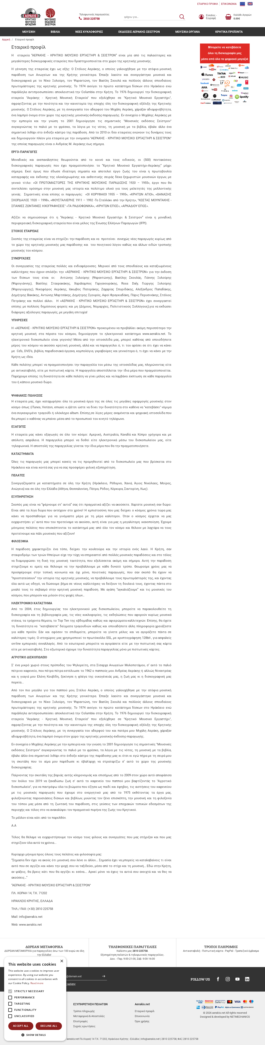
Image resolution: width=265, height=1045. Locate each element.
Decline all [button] (48, 1026)
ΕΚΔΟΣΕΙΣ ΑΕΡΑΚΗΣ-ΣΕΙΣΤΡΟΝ (139, 31)
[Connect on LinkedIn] (247, 979)
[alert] (35, 999)
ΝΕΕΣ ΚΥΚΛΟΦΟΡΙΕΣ (89, 31)
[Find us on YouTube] (237, 979)
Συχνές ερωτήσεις (84, 1026)
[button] (35, 1035)
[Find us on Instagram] (227, 979)
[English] (250, 4)
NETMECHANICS (240, 1016)
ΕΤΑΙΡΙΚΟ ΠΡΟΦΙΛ (207, 3)
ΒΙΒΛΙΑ (55, 31)
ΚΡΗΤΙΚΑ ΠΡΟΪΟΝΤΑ (229, 31)
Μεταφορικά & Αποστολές (89, 1016)
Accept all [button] (21, 1026)
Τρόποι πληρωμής (84, 1011)
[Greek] (242, 4)
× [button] (61, 961)
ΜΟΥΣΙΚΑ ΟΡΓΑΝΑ (187, 31)
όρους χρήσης (68, 984)
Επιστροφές (80, 1021)
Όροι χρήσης (142, 1021)
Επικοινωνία (142, 1016)
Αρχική (6, 39)
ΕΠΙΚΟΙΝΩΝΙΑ (229, 3)
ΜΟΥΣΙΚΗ (28, 31)
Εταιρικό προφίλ (144, 1011)
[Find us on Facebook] (218, 979)
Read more (37, 983)
